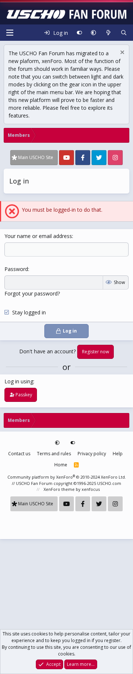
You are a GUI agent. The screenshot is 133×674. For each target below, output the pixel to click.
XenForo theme (59, 489)
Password (16, 268)
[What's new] (108, 32)
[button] (93, 32)
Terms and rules (54, 453)
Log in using (18, 381)
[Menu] (9, 33)
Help (118, 453)
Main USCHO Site (35, 157)
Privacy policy (92, 453)
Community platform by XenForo (66, 477)
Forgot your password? (32, 293)
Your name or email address (38, 235)
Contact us (19, 453)
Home (60, 465)
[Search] (124, 32)
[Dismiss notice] (121, 53)
